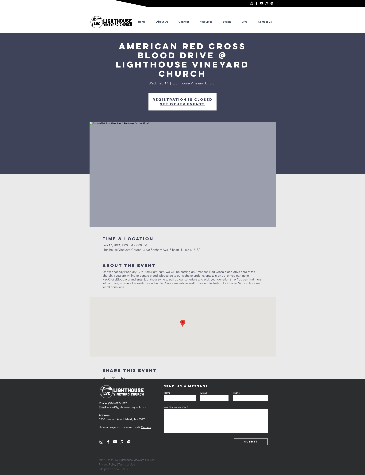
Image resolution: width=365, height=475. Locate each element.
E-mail (203, 393)
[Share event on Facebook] (104, 378)
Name (167, 393)
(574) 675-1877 (113, 403)
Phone (236, 393)
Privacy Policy (107, 464)
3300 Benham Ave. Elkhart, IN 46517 (122, 419)
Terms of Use (126, 464)
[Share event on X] (113, 378)
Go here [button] (146, 427)
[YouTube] (261, 3)
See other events (182, 104)
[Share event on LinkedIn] (123, 378)
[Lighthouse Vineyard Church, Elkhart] (251, 3)
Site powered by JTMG (113, 469)
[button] (205, 22)
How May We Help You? (176, 407)
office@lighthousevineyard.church (128, 407)
